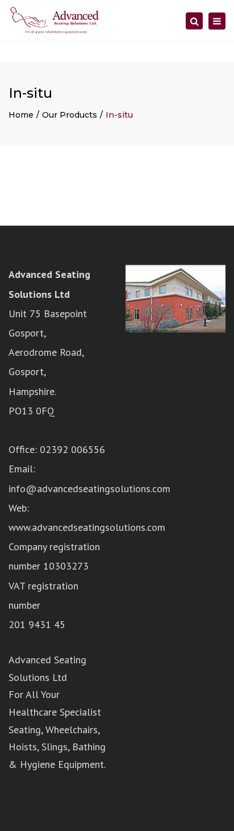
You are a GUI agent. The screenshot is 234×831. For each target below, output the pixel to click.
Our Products (69, 115)
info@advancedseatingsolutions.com (89, 488)
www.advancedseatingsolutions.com (87, 527)
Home (21, 115)
